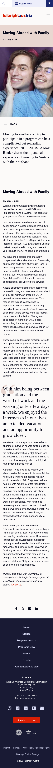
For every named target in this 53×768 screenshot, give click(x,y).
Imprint (6, 747)
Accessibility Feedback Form (36, 747)
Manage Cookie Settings (27, 754)
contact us (16, 584)
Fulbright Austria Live (26, 666)
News (26, 627)
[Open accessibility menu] (49, 3)
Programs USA (26, 647)
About (26, 653)
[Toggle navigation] (48, 16)
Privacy (16, 747)
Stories (26, 634)
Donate (21, 720)
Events (26, 660)
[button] (16, 608)
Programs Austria (26, 640)
